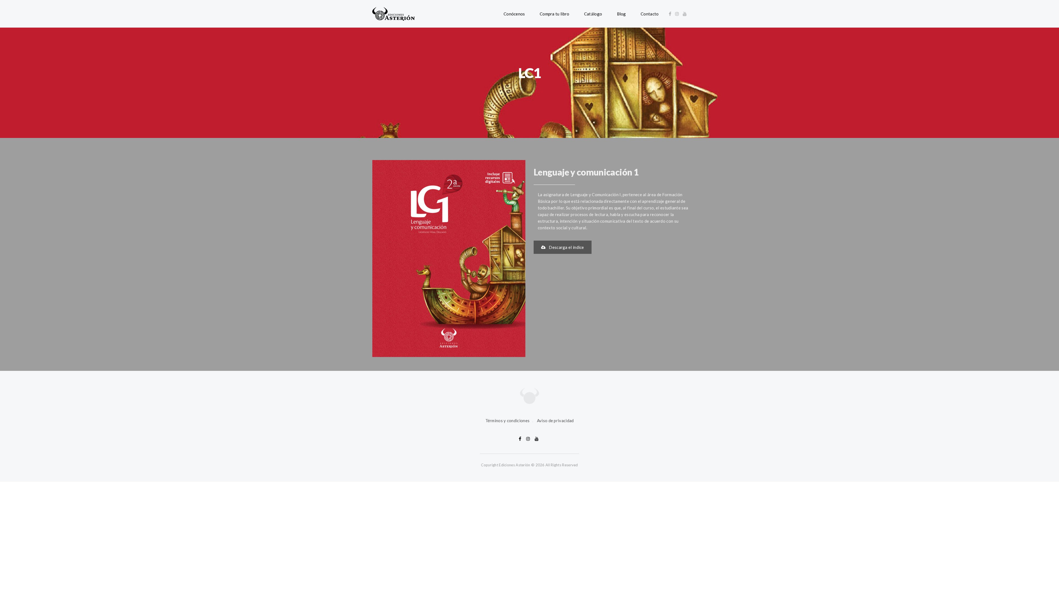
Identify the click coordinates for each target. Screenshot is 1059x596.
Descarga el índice (566, 247)
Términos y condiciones (507, 420)
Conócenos (514, 13)
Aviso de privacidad (555, 420)
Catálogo (593, 13)
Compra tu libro (554, 13)
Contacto (650, 13)
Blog (621, 13)
